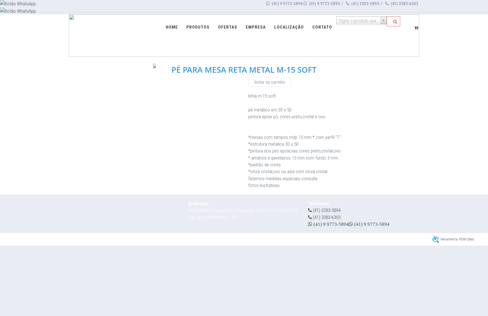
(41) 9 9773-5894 (286, 3)
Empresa (256, 27)
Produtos (198, 27)
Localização (289, 27)
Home (172, 27)
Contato (322, 27)
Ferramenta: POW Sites (457, 239)
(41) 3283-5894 (364, 3)
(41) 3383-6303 (404, 3)
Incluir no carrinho (269, 82)
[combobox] (361, 20)
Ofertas (227, 27)
